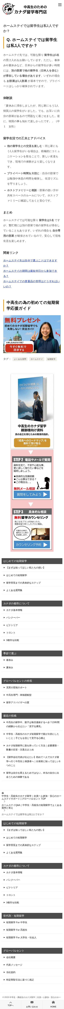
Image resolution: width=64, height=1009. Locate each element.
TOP (31, 797)
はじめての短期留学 (16, 575)
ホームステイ (37, 359)
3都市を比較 (12, 640)
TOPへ (11, 1005)
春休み (9, 660)
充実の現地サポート (16, 687)
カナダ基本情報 (14, 610)
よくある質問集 (14, 590)
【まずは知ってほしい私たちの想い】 (25, 567)
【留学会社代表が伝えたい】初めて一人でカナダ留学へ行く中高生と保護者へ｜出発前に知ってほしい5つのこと (33, 761)
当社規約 (10, 972)
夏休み (9, 667)
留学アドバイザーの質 (17, 702)
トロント (10, 632)
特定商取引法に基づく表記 (20, 979)
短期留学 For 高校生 (16, 929)
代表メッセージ (14, 964)
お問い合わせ (32, 1007)
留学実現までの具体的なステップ (23, 582)
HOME (53, 1007)
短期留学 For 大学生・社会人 (21, 937)
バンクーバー (13, 617)
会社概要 (10, 957)
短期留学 (51, 359)
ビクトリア (12, 625)
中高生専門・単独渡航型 (19, 695)
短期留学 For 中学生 (16, 922)
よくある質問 (20, 359)
